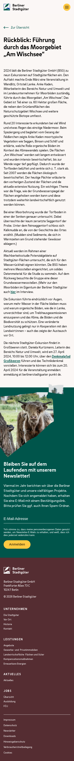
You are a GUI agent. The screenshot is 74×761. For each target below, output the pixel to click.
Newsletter (9, 730)
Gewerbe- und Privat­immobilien (21, 649)
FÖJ (6, 706)
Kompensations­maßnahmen (18, 659)
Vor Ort (7, 619)
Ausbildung (9, 701)
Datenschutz (10, 725)
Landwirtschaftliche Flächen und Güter (24, 654)
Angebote (9, 645)
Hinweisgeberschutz (14, 741)
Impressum (9, 719)
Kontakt (8, 628)
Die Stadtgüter (11, 615)
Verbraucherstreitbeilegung (18, 747)
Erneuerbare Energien (15, 663)
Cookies (8, 752)
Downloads (10, 736)
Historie (8, 624)
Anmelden (17, 544)
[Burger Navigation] (66, 7)
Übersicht (9, 696)
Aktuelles (8, 680)
